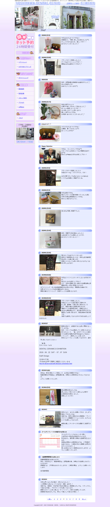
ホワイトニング (23, 78)
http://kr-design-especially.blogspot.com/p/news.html (55, 363)
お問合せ (21, 107)
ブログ (21, 118)
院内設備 (21, 93)
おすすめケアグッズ (25, 66)
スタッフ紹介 (23, 98)
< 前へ (50, 499)
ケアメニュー (23, 62)
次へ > (84, 499)
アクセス (21, 102)
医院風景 (21, 89)
